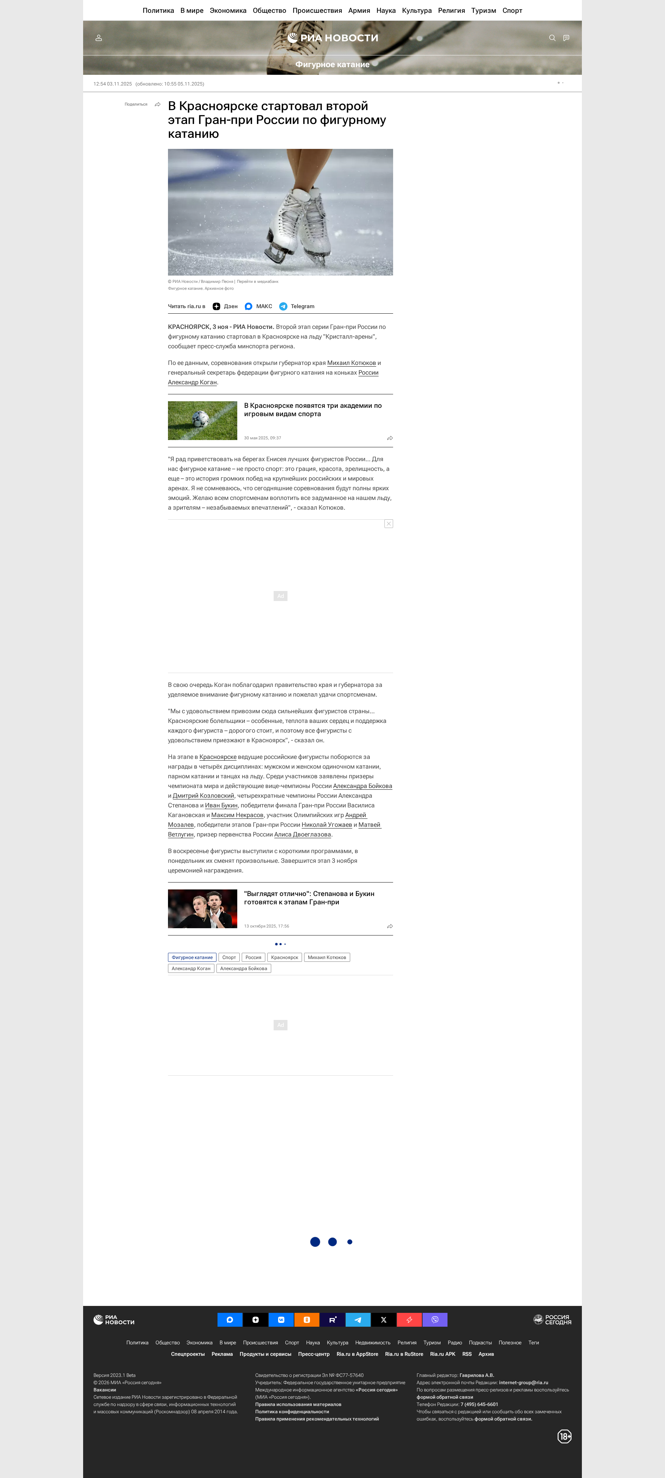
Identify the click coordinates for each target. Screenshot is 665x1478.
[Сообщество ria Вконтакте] (281, 1320)
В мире (228, 1343)
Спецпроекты (188, 1354)
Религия (407, 1343)
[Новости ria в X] (383, 1320)
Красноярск (284, 957)
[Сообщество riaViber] (435, 1320)
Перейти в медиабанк (257, 281)
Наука (313, 1343)
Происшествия (260, 1343)
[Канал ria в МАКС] (230, 1320)
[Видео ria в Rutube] (332, 1320)
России (368, 372)
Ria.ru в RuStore (404, 1354)
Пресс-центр (314, 1354)
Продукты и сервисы (265, 1354)
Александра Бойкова (362, 785)
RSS (467, 1354)
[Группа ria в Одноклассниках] (306, 1320)
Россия (253, 957)
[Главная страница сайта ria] (333, 38)
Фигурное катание (192, 957)
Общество (168, 1343)
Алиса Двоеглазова (302, 834)
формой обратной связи (445, 1397)
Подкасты (480, 1343)
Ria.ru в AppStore (357, 1354)
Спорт (229, 957)
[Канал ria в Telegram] (358, 1320)
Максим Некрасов (237, 814)
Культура (337, 1343)
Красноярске (218, 756)
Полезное (510, 1343)
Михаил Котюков (351, 362)
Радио (455, 1343)
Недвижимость (373, 1343)
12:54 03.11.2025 (113, 84)
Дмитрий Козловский (203, 795)
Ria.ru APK (442, 1354)
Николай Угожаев (327, 824)
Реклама (222, 1354)
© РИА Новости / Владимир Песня (200, 281)
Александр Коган (192, 382)
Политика (137, 1343)
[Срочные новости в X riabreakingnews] (409, 1320)
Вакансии (105, 1389)
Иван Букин (221, 805)
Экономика (200, 1343)
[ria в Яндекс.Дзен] (255, 1320)
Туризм (432, 1343)
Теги (534, 1343)
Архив (486, 1354)
